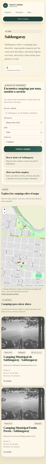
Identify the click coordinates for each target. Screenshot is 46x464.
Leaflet (30, 285)
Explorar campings (23, 149)
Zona (5, 127)
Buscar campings (23, 19)
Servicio (7, 137)
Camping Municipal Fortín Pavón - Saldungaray (20, 429)
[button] (25, 226)
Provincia (8, 118)
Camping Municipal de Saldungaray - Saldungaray (20, 358)
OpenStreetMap (39, 285)
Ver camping (7, 381)
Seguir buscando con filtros (10, 294)
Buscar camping (10, 108)
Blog (29, 12)
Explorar (8, 12)
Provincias (19, 12)
